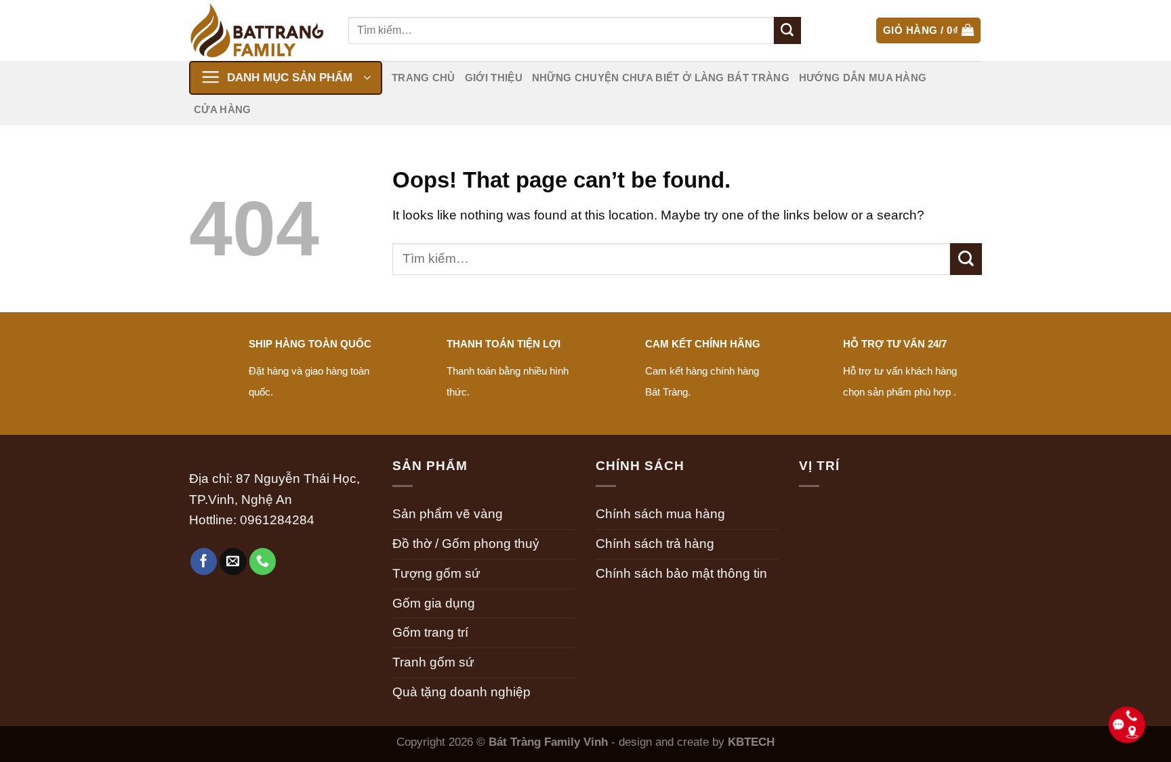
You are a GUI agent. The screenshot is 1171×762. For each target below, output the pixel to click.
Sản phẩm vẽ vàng (447, 514)
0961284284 (277, 520)
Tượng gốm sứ (436, 573)
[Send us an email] (233, 561)
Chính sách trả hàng (655, 543)
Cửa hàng (222, 109)
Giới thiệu (493, 77)
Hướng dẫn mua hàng (863, 77)
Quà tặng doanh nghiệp (461, 692)
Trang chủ (423, 77)
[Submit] (787, 30)
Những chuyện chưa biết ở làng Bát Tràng (660, 77)
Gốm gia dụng (433, 603)
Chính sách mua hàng (660, 514)
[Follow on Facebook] (204, 561)
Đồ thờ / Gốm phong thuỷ (465, 543)
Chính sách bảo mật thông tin (681, 573)
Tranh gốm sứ (433, 662)
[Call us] (262, 561)
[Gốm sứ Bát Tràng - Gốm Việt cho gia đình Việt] (258, 30)
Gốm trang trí (430, 632)
